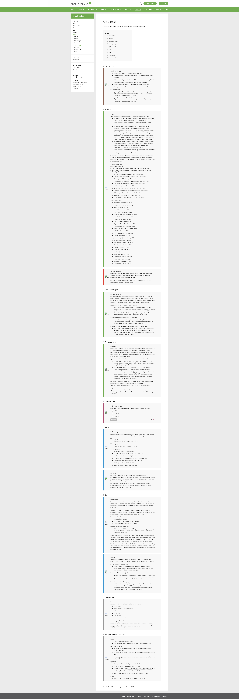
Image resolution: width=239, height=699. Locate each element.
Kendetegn (77, 41)
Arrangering (92, 9)
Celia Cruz (133, 101)
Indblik (76, 36)
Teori (73, 9)
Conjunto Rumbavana (134, 92)
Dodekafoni (76, 26)
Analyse (81, 9)
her (118, 481)
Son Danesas (117, 615)
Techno (75, 51)
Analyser (76, 43)
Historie (138, 9)
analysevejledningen (120, 122)
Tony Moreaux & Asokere (121, 618)
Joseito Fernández (132, 98)
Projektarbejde (113, 41)
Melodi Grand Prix (78, 78)
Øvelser (159, 9)
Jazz (74, 30)
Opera (75, 32)
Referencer (77, 49)
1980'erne (117, 416)
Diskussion (111, 35)
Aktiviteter (77, 45)
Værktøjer (148, 9)
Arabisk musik (77, 86)
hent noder (139, 174)
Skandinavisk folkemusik (80, 82)
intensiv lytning (134, 273)
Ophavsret (156, 696)
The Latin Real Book (116, 161)
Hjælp (139, 696)
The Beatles (76, 68)
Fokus (76, 38)
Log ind (163, 3)
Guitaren (75, 89)
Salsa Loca (117, 613)
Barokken (76, 59)
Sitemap (147, 696)
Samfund (128, 9)
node (149, 352)
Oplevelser (112, 55)
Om (167, 9)
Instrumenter (116, 9)
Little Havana (117, 611)
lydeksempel (114, 354)
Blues (74, 23)
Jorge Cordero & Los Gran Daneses (124, 608)
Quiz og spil (112, 47)
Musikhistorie (79, 16)
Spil (109, 52)
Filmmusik (76, 80)
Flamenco (76, 28)
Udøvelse (104, 9)
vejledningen (123, 365)
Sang (110, 49)
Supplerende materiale (115, 58)
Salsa (74, 34)
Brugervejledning (128, 696)
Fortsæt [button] (113, 419)
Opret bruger (150, 3)
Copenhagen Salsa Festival (129, 623)
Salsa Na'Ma (117, 606)
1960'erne (117, 411)
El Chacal (133, 95)
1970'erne (117, 413)
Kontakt (165, 696)
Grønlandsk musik (78, 84)
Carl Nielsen (76, 70)
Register (76, 47)
